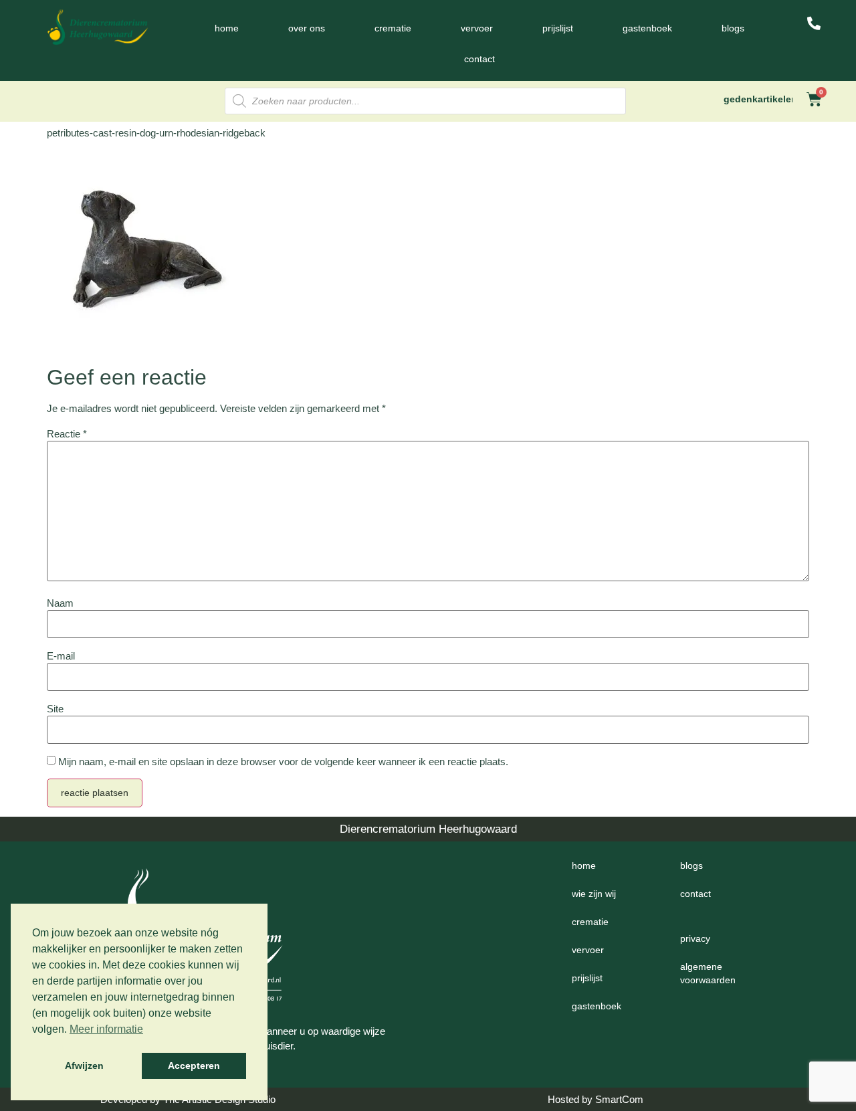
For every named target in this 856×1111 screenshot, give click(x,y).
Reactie (67, 434)
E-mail (61, 656)
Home (227, 28)
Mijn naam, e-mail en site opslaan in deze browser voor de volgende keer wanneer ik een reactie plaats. (283, 761)
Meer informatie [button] (106, 1029)
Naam (60, 603)
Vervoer (477, 28)
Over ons (306, 28)
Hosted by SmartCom (595, 1099)
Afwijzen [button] (84, 1065)
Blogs (733, 28)
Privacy (695, 938)
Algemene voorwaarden (708, 973)
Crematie (392, 28)
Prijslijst (557, 28)
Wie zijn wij (594, 893)
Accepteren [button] (194, 1065)
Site (55, 709)
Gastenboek (647, 28)
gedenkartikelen (760, 99)
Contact (479, 59)
